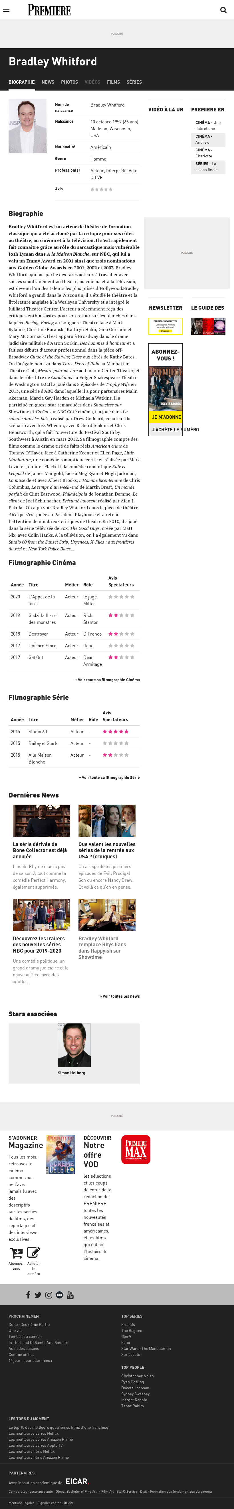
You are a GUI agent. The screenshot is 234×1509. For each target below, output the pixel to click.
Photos (69, 82)
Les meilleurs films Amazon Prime (39, 1457)
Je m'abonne (166, 417)
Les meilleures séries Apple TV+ (37, 1445)
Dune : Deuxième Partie (29, 1324)
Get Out (36, 657)
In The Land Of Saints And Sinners (38, 1342)
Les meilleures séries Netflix (34, 1433)
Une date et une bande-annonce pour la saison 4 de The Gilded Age (208, 126)
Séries (134, 82)
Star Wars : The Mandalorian (146, 1348)
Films (113, 82)
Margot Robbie (134, 1399)
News (48, 82)
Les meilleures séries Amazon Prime (41, 1439)
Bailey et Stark (43, 743)
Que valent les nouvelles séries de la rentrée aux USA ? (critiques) (107, 850)
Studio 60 (38, 731)
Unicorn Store (42, 645)
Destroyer (38, 634)
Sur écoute (130, 1354)
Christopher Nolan (137, 1375)
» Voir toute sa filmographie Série (109, 777)
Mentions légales (22, 1503)
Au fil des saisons (24, 1348)
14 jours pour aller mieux (30, 1360)
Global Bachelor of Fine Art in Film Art (85, 1491)
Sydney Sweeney (135, 1393)
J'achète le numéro (167, 429)
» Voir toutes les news (119, 996)
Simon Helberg (71, 1072)
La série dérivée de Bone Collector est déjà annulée (40, 850)
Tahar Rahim (132, 1405)
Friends (128, 1324)
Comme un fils (21, 1354)
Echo (125, 1342)
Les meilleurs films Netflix (32, 1451)
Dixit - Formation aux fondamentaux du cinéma (176, 1491)
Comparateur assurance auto (31, 1491)
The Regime (131, 1330)
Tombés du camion (25, 1336)
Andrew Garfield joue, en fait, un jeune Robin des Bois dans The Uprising (207, 140)
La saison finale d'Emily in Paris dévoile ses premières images (208, 167)
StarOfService (127, 1491)
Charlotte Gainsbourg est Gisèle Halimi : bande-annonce (205, 154)
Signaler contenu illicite (55, 1503)
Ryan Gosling (132, 1381)
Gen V (126, 1336)
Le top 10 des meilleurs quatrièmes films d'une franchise (58, 1427)
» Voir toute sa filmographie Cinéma (107, 679)
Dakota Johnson (135, 1387)
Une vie (15, 1330)
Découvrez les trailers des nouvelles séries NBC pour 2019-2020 (39, 944)
